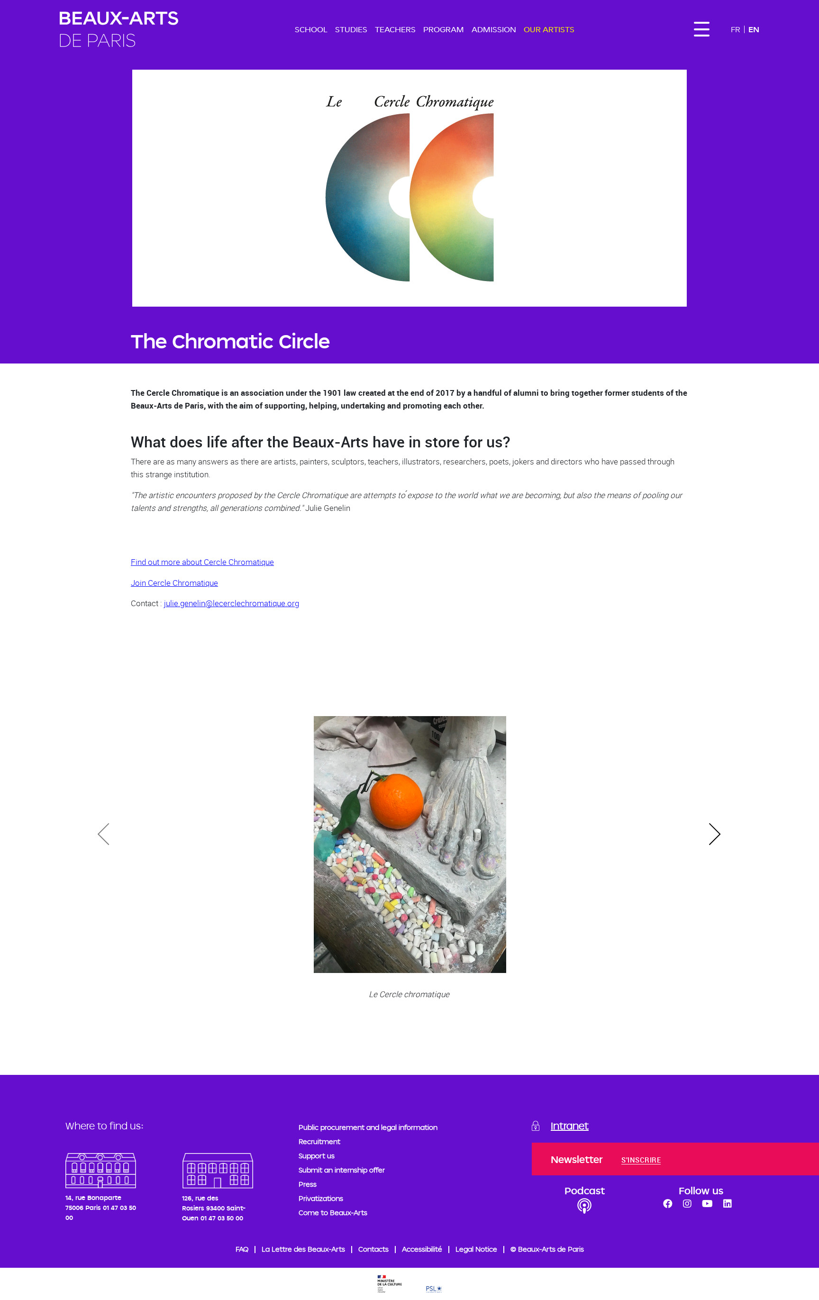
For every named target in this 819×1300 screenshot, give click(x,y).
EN (753, 29)
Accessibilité (422, 1249)
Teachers (395, 29)
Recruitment (319, 1141)
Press (308, 1184)
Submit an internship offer (342, 1169)
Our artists (549, 29)
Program (443, 29)
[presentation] (714, 834)
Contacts (373, 1249)
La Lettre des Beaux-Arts (303, 1249)
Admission (494, 29)
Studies (351, 29)
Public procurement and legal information (368, 1127)
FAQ (242, 1249)
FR (735, 29)
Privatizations (321, 1198)
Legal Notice (476, 1249)
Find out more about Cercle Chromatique (202, 561)
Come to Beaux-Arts (333, 1212)
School (311, 29)
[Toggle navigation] (701, 29)
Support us (317, 1155)
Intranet (570, 1125)
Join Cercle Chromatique (174, 582)
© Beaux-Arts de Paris (547, 1249)
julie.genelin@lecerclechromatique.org (231, 603)
